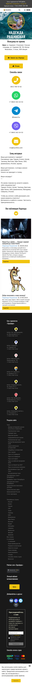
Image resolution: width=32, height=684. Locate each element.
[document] (16, 342)
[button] (29, 665)
